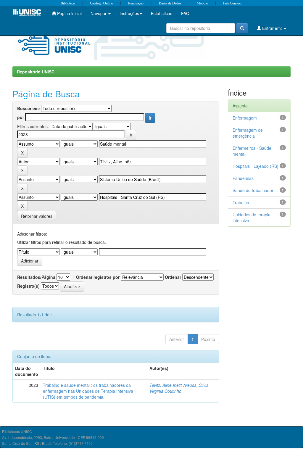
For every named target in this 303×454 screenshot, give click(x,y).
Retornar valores (36, 216)
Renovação (136, 3)
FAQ (185, 13)
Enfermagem (245, 118)
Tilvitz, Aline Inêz (165, 385)
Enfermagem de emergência (248, 133)
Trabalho (241, 202)
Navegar (99, 13)
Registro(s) (28, 286)
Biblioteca (68, 3)
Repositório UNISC (35, 72)
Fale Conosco (232, 3)
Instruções (129, 13)
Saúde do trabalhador (253, 190)
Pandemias (243, 178)
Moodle (202, 3)
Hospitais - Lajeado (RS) (255, 166)
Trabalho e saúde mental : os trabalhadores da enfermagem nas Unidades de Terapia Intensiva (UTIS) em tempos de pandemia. (88, 391)
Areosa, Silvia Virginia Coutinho (179, 388)
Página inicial (69, 13)
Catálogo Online (101, 3)
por (20, 117)
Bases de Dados (170, 3)
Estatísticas (161, 13)
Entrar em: (272, 28)
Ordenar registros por (98, 277)
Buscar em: (28, 108)
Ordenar (173, 277)
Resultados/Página (36, 277)
